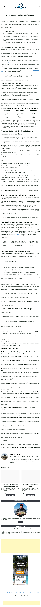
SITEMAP (37, 592)
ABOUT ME (20, 521)
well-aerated (20, 235)
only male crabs (16, 232)
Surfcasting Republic (15, 454)
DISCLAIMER (21, 592)
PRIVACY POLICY (14, 592)
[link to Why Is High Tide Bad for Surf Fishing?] (31, 476)
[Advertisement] (20, 546)
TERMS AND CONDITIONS (30, 592)
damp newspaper (16, 234)
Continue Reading (10, 495)
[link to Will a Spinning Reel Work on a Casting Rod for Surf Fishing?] (10, 476)
